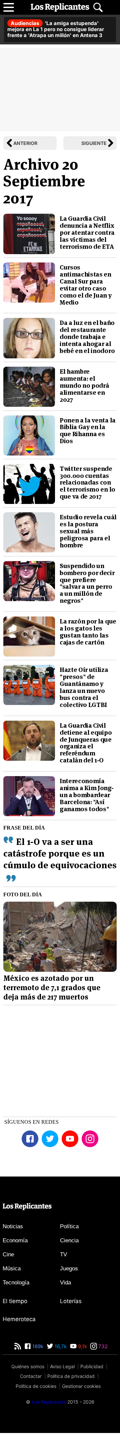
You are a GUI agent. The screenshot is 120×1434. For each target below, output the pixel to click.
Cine (8, 1254)
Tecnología (16, 1282)
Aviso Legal (62, 1366)
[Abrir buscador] (98, 7)
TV (63, 1254)
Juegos (69, 1268)
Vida (65, 1282)
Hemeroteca (19, 1319)
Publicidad (91, 1366)
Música (12, 1268)
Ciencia (69, 1240)
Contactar (31, 1376)
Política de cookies (36, 1386)
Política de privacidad (71, 1376)
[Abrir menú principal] (8, 7)
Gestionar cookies (81, 1386)
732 (102, 1346)
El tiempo (15, 1301)
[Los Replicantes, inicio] (60, 7)
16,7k (60, 1346)
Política (69, 1226)
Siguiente (94, 143)
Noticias (13, 1226)
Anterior (25, 143)
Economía (15, 1240)
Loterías (71, 1301)
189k (37, 1346)
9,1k (82, 1346)
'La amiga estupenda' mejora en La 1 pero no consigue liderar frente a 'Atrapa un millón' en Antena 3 (55, 29)
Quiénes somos (27, 1366)
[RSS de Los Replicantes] (17, 1346)
